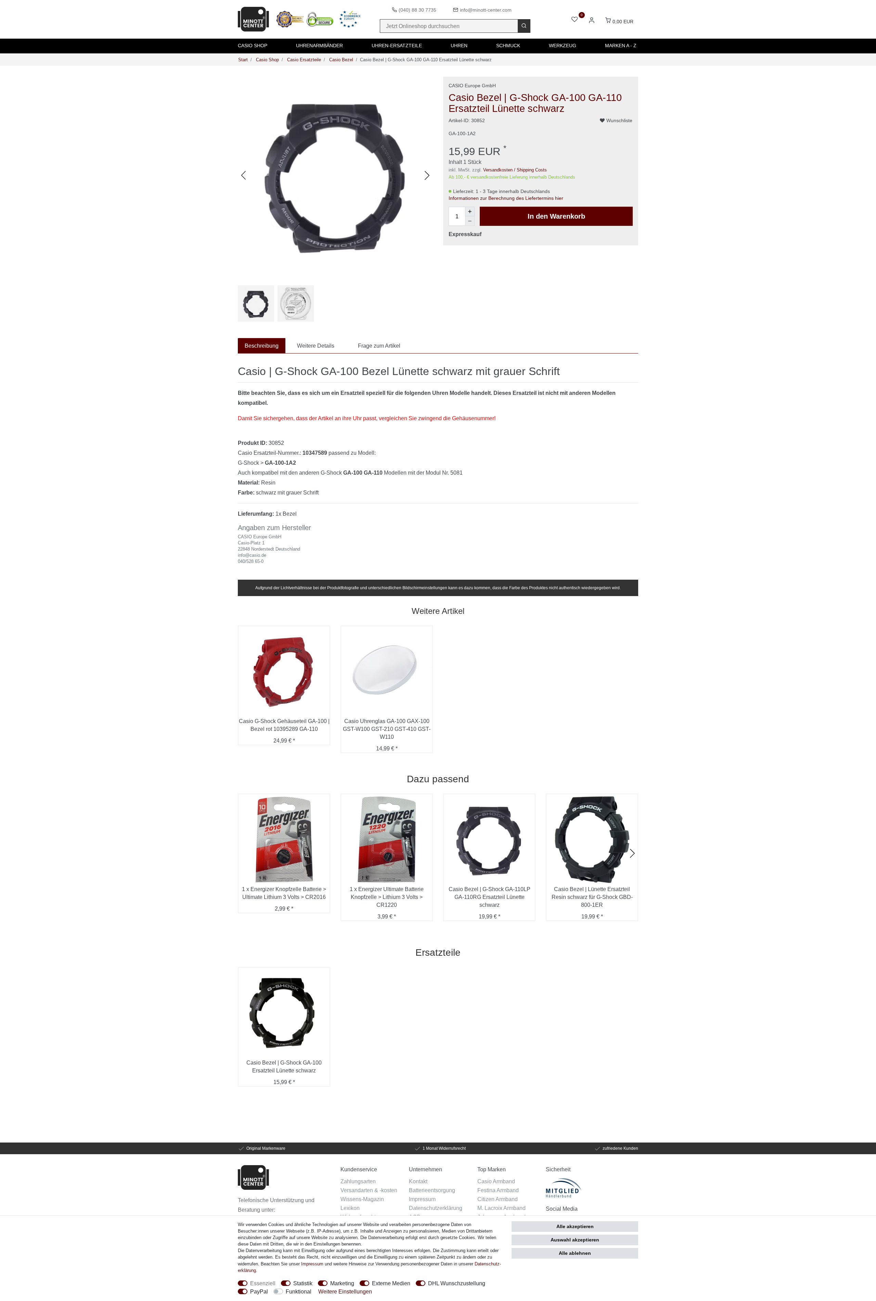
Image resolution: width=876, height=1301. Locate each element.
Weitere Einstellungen (345, 1291)
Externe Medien (391, 1283)
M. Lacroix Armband (501, 1208)
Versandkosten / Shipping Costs (515, 169)
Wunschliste (619, 120)
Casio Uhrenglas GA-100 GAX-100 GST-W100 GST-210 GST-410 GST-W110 (386, 729)
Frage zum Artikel (379, 346)
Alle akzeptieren (575, 1226)
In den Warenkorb (556, 216)
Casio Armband (496, 1181)
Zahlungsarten (358, 1181)
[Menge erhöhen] (470, 211)
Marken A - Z (620, 45)
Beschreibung (262, 346)
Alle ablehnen (575, 1253)
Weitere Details (315, 346)
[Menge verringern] (470, 221)
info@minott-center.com (486, 10)
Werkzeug (562, 45)
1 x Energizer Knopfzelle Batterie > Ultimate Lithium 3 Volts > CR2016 (284, 893)
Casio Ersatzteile (303, 59)
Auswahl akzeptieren (575, 1239)
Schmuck (508, 45)
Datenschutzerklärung (435, 1208)
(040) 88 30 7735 (417, 10)
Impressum (422, 1199)
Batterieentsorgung (432, 1190)
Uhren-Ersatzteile (397, 45)
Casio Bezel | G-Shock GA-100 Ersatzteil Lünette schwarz (284, 1066)
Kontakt (418, 1181)
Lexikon (350, 1208)
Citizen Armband (497, 1199)
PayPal (259, 1291)
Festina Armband (498, 1190)
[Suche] (524, 26)
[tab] (261, 345)
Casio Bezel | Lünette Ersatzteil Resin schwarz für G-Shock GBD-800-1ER (592, 897)
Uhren (459, 45)
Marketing (342, 1283)
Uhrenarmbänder (319, 45)
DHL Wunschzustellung (456, 1283)
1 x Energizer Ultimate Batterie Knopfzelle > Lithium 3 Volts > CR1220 (387, 897)
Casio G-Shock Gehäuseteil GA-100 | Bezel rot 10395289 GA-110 (284, 725)
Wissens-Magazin (362, 1199)
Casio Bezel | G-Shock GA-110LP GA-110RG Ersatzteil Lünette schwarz (489, 897)
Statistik (302, 1283)
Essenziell (262, 1283)
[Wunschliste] (574, 20)
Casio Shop (252, 45)
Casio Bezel (340, 59)
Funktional (298, 1291)
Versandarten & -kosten (368, 1190)
